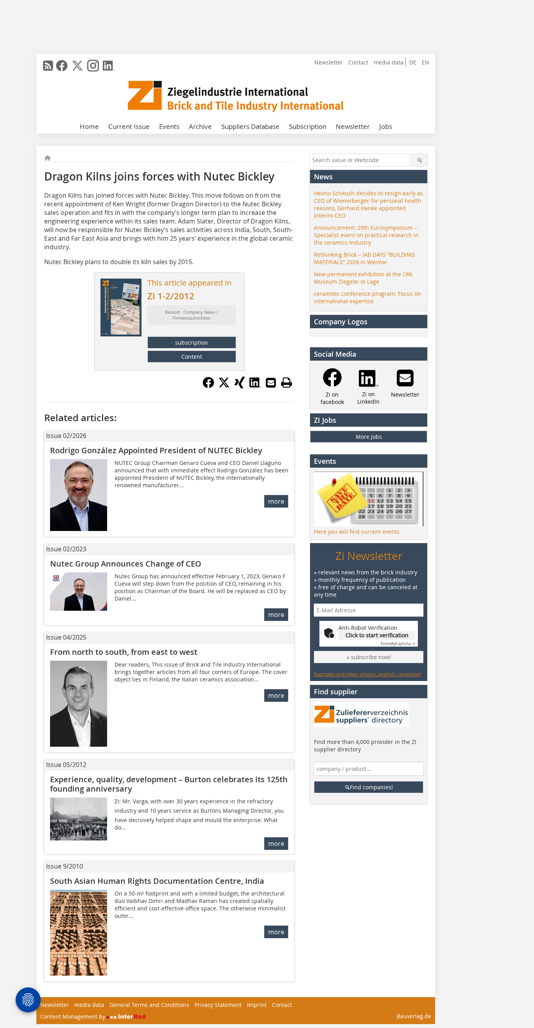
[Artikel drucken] (286, 382)
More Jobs (369, 436)
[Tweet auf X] (224, 386)
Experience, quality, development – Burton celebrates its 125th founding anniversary (169, 784)
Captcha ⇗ (398, 643)
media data (388, 62)
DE (412, 62)
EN (425, 62)
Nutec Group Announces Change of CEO (125, 563)
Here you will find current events (357, 531)
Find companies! (371, 787)
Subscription (307, 126)
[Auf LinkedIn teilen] (255, 386)
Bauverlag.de (414, 1016)
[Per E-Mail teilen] (271, 382)
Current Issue (129, 126)
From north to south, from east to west (123, 652)
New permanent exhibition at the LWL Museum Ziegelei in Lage (363, 277)
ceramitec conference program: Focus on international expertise (367, 297)
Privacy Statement (218, 1004)
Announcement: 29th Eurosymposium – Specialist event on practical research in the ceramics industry (366, 235)
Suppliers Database (250, 126)
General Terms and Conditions (149, 1004)
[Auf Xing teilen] (239, 386)
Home (89, 126)
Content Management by (73, 1016)
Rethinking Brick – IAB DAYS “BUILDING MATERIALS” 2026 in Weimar (364, 258)
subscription (191, 342)
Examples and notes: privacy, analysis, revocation (367, 674)
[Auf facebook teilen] (208, 386)
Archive (200, 126)
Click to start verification (377, 635)
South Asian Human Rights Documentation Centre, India (158, 881)
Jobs (385, 126)
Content (191, 356)
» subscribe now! (369, 657)
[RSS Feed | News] (48, 65)
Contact (358, 62)
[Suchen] (419, 160)
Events (169, 126)
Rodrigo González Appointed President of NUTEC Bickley (156, 450)
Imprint (257, 1004)
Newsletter (328, 62)
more (276, 501)
